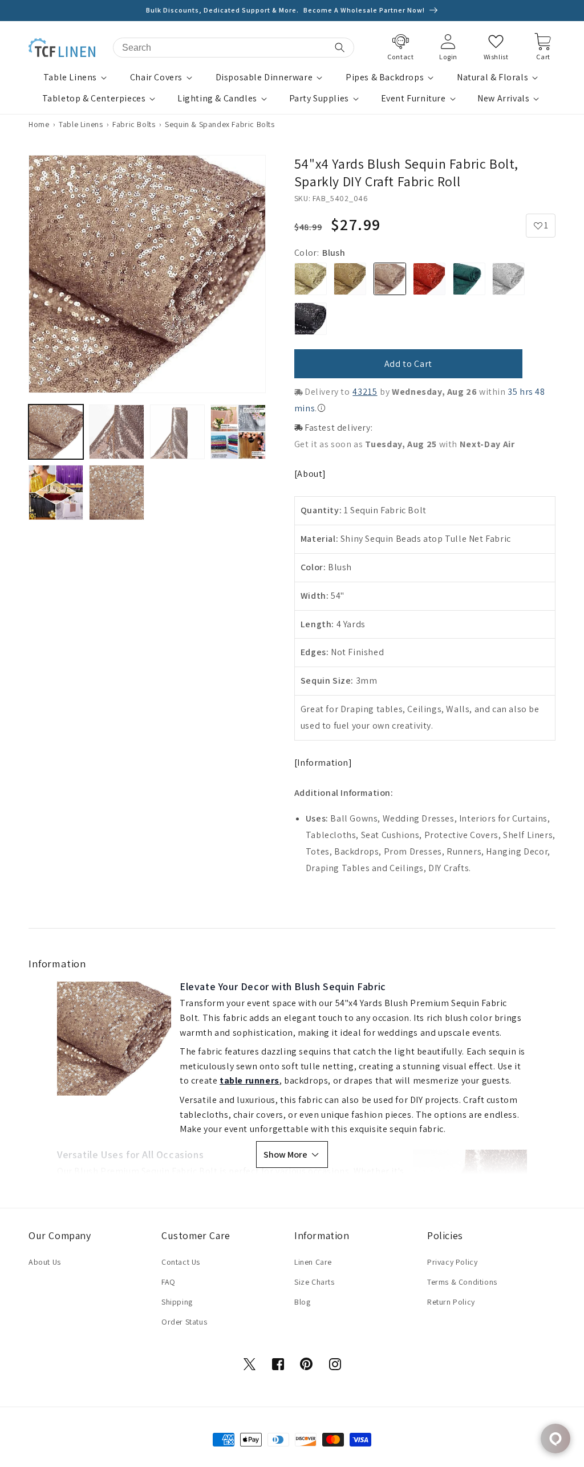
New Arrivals (503, 98)
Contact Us (180, 1262)
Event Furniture (413, 98)
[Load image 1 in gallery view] (56, 431)
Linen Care (313, 1262)
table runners (249, 1080)
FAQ (168, 1282)
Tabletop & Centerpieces (94, 98)
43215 (364, 392)
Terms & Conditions (462, 1282)
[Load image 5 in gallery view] (56, 492)
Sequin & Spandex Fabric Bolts (219, 124)
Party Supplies (319, 98)
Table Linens (70, 77)
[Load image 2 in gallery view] (116, 431)
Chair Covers (156, 77)
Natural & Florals (492, 77)
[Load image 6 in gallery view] (116, 492)
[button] (76, 77)
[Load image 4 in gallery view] (237, 431)
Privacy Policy (452, 1262)
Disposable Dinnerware (264, 77)
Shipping (177, 1302)
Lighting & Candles (217, 98)
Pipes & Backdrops (385, 77)
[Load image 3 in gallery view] (177, 431)
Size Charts (314, 1282)
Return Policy (451, 1302)
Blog (302, 1302)
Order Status (184, 1322)
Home (39, 124)
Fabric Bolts (133, 124)
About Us (45, 1262)
